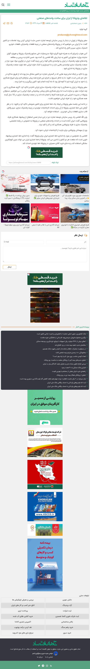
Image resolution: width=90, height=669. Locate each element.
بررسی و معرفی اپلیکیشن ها (23, 600)
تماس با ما (49, 657)
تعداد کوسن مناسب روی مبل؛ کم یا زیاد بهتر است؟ (69, 356)
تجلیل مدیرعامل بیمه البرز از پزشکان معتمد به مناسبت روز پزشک (65, 360)
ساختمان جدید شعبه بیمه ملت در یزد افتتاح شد (74, 11)
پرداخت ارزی (23, 611)
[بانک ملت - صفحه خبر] (45, 530)
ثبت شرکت (67, 611)
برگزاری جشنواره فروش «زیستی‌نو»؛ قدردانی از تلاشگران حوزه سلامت (63, 337)
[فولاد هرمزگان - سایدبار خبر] (45, 305)
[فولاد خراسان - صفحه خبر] (45, 506)
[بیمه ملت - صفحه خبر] (45, 565)
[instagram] (47, 666)
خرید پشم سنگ (67, 627)
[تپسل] (28, 147)
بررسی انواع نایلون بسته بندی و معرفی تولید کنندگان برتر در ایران (64, 364)
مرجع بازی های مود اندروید (22, 633)
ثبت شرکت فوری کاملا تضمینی (67, 616)
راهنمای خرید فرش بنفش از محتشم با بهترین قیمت (69, 371)
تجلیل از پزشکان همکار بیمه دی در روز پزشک (71, 375)
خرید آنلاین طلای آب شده (23, 616)
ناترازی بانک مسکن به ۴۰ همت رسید (74, 367)
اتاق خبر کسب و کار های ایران (22, 605)
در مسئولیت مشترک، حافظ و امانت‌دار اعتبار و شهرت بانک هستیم (64, 349)
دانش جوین (67, 600)
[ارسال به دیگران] (8, 23)
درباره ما (40, 657)
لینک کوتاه (55, 162)
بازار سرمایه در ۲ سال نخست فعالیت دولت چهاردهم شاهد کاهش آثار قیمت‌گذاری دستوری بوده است (53, 379)
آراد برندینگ (67, 605)
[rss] (51, 666)
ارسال (9, 267)
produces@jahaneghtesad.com (72, 35)
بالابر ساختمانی (67, 622)
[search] (3, 4)
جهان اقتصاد (46, 649)
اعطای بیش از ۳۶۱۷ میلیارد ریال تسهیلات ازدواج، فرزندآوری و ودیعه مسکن (61, 341)
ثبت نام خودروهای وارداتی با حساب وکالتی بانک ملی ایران (66, 382)
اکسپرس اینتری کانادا (23, 622)
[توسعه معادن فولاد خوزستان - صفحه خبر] (45, 442)
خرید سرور (67, 633)
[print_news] (11, 23)
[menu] (8, 5)
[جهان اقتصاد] (73, 4)
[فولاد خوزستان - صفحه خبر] (45, 474)
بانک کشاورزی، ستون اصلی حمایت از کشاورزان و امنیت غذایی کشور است (61, 334)
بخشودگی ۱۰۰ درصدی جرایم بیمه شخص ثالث (71, 352)
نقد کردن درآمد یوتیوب (23, 627)
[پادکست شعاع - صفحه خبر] (45, 407)
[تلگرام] (4, 23)
